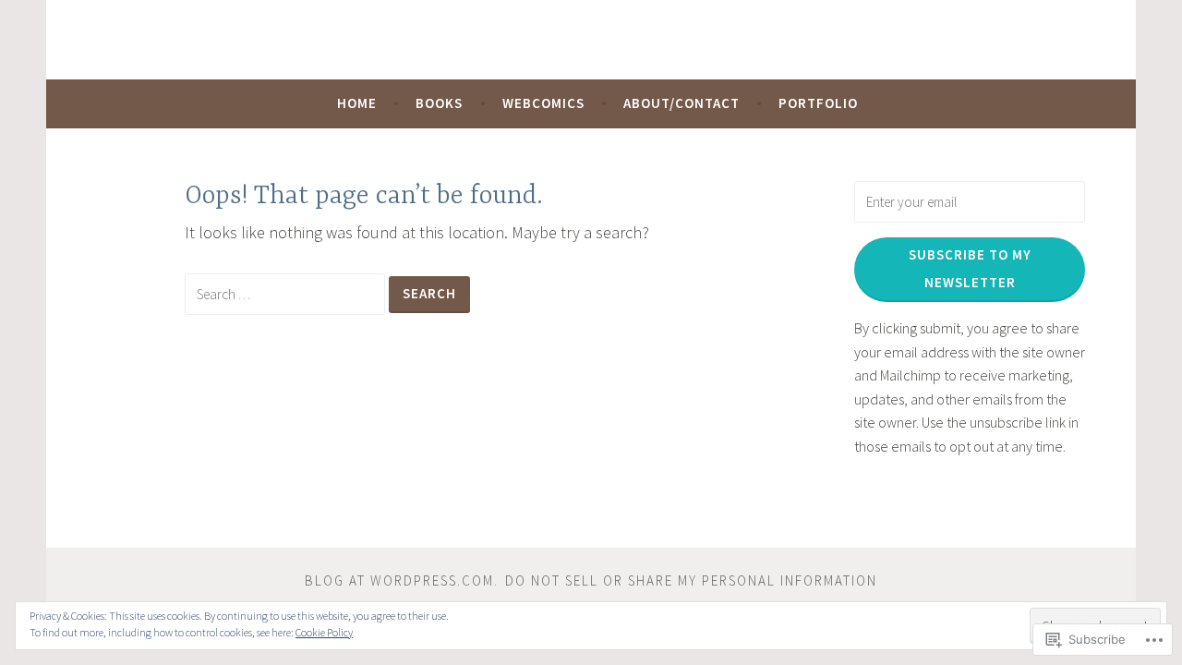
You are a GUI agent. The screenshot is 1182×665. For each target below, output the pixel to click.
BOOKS (439, 103)
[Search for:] (287, 293)
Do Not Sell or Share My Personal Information (691, 580)
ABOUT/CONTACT (681, 103)
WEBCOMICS (543, 103)
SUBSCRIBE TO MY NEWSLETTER (970, 268)
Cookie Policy (324, 632)
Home (357, 103)
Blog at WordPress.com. (402, 580)
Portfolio (818, 103)
